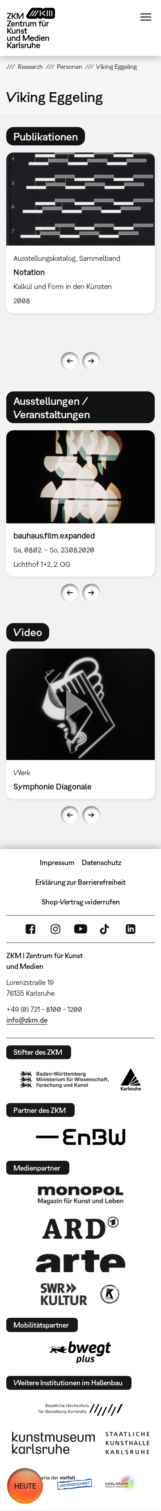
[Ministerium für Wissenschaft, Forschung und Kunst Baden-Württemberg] (64, 1079)
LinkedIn (131, 929)
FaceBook (30, 929)
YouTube (80, 929)
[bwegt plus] (80, 1352)
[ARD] (80, 1228)
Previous (70, 361)
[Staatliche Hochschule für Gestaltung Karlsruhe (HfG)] (80, 1409)
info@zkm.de (26, 1020)
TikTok (105, 929)
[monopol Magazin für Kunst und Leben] (80, 1194)
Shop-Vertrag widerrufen (81, 902)
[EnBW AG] (80, 1137)
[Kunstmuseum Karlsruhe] (53, 1443)
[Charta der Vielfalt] (57, 1483)
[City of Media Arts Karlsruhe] (121, 1483)
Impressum (57, 862)
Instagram (55, 929)
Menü (146, 17)
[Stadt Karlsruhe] (131, 1079)
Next (91, 361)
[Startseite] (37, 28)
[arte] (80, 1261)
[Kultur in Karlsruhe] (109, 1294)
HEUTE (25, 1486)
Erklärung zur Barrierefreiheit (80, 882)
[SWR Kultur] (64, 1294)
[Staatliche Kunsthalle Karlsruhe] (127, 1443)
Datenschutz (101, 862)
